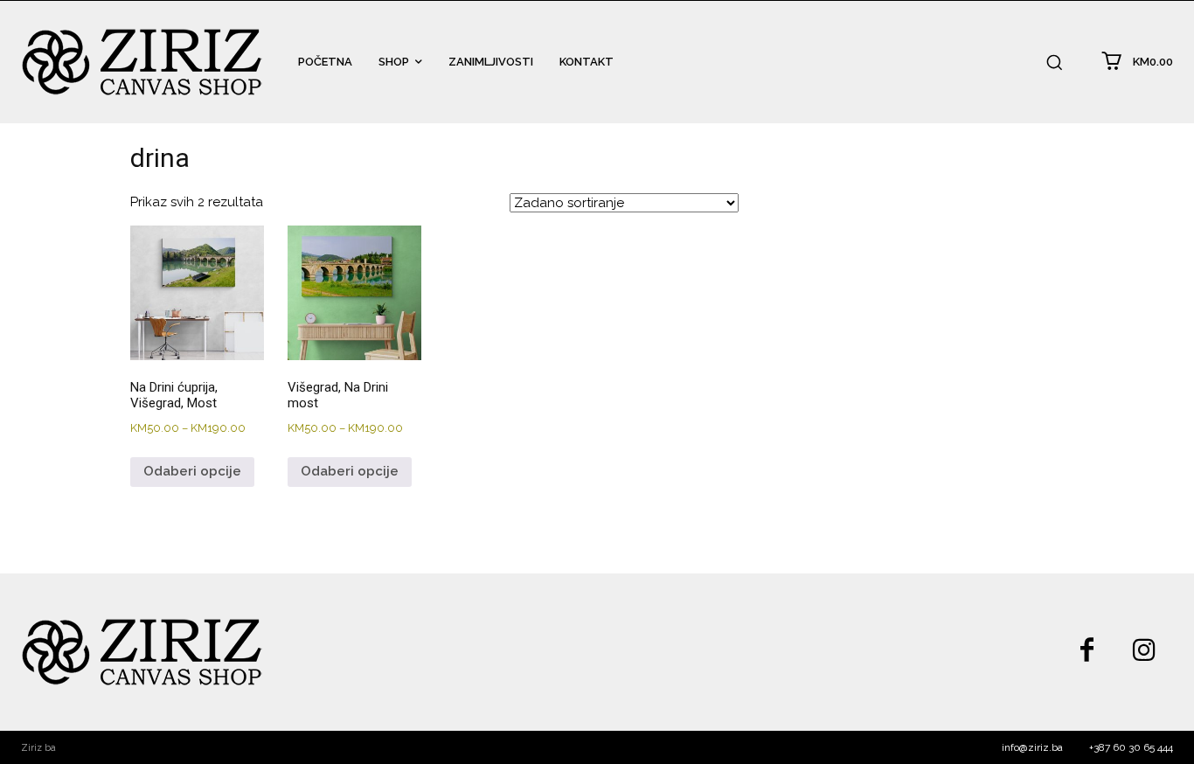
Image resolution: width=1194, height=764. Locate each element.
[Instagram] (1144, 652)
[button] (1054, 62)
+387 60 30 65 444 (1131, 747)
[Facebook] (1086, 652)
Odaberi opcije (192, 471)
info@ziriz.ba (1032, 747)
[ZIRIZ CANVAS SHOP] (142, 62)
